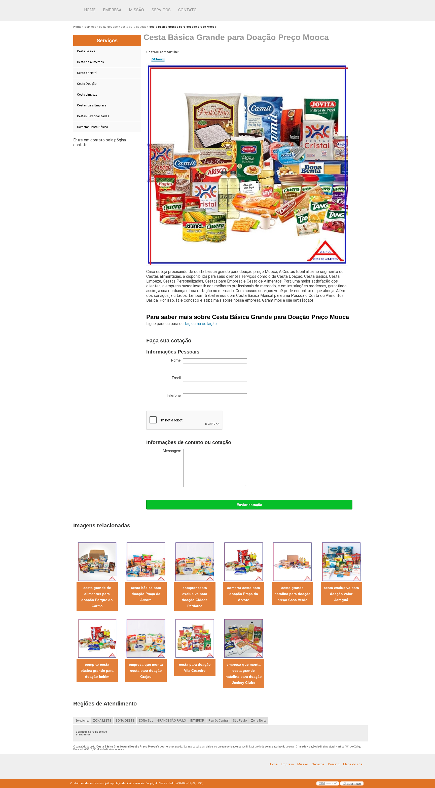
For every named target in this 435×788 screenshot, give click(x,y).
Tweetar (158, 59)
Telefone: (174, 395)
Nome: (177, 360)
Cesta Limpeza (87, 94)
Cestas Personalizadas (93, 116)
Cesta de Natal (87, 73)
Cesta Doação (86, 84)
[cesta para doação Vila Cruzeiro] (194, 638)
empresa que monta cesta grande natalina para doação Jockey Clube (244, 673)
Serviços (161, 10)
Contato (187, 10)
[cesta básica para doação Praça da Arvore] (145, 561)
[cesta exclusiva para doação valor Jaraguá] (341, 561)
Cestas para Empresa (91, 105)
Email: (177, 378)
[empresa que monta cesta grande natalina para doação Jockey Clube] (243, 638)
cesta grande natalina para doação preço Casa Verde (292, 594)
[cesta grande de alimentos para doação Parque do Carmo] (97, 561)
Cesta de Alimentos (90, 62)
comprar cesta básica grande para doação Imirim (97, 670)
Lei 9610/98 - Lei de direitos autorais (103, 749)
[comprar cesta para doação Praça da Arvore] (243, 561)
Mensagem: (173, 451)
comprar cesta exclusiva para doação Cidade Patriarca (195, 597)
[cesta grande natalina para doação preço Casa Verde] (292, 561)
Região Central (218, 720)
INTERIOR (197, 720)
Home (89, 10)
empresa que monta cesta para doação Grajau (146, 670)
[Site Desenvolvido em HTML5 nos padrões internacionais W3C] (327, 783)
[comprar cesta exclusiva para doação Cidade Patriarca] (194, 561)
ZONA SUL (146, 720)
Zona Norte (258, 720)
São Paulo (240, 720)
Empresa (112, 10)
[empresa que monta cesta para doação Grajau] (145, 638)
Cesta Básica (86, 51)
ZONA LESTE (102, 720)
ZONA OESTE (125, 720)
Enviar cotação (249, 505)
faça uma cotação (201, 323)
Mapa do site (352, 764)
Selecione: (82, 720)
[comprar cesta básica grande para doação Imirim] (97, 638)
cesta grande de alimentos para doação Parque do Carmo (97, 597)
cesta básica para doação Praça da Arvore (146, 594)
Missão (136, 10)
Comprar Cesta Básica (92, 127)
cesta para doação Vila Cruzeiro (195, 667)
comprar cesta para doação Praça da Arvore (243, 594)
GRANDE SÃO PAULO (171, 720)
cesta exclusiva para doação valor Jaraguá (341, 594)
